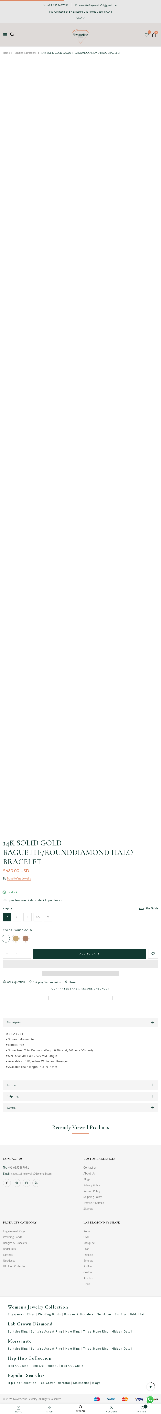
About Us (89, 1173)
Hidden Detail (122, 1331)
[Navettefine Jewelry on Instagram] (26, 1183)
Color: (17, 930)
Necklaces (9, 1260)
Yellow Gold (16, 938)
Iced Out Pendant (45, 1365)
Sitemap (88, 1208)
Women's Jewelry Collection (38, 1307)
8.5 (38, 917)
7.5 (17, 917)
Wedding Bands (12, 1237)
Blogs (86, 1179)
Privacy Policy (91, 1185)
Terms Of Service (93, 1202)
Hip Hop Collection (14, 1266)
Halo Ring (73, 1331)
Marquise (89, 1243)
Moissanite (19, 1341)
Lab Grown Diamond (30, 1324)
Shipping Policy (92, 1197)
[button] (80, 964)
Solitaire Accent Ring (47, 1331)
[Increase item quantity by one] (27, 953)
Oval (86, 1237)
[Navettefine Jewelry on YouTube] (36, 1183)
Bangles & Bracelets (15, 1243)
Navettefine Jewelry (19, 878)
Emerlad (88, 1260)
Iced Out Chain (72, 1365)
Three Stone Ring (96, 1331)
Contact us (90, 1167)
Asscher (88, 1278)
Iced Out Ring (18, 1365)
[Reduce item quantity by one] (7, 953)
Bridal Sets (9, 1248)
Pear (86, 1248)
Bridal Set (137, 1314)
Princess (88, 1254)
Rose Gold (25, 938)
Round (87, 1231)
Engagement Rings (14, 1231)
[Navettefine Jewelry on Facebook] (7, 1183)
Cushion (88, 1272)
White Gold (6, 938)
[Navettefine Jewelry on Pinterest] (17, 1183)
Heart (86, 1284)
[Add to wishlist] (153, 954)
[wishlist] (147, 35)
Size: (7, 909)
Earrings (8, 1254)
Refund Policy (91, 1191)
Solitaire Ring (18, 1331)
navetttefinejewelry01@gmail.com (98, 5)
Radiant (88, 1266)
